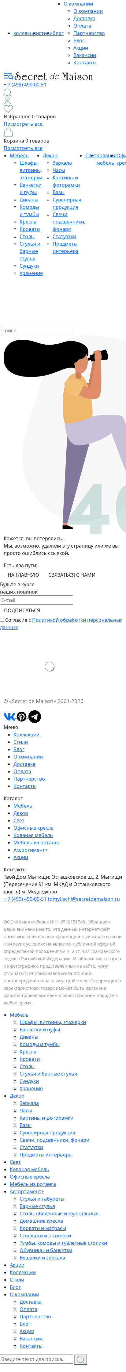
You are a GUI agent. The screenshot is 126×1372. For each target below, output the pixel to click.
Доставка (84, 18)
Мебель (19, 155)
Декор (50, 155)
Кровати (30, 229)
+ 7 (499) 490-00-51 (25, 84)
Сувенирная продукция (47, 1132)
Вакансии (84, 55)
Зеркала (62, 162)
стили (46, 33)
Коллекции (26, 734)
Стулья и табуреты (42, 1198)
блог (58, 33)
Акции (80, 47)
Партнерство (89, 33)
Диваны (29, 199)
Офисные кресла (33, 827)
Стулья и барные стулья (30, 251)
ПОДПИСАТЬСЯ (22, 610)
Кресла (28, 221)
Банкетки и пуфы (40, 1029)
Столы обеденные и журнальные (59, 1213)
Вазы (59, 192)
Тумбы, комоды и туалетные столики (63, 1243)
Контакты (84, 62)
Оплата (82, 25)
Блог (78, 40)
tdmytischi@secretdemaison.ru (84, 899)
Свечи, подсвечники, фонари (69, 221)
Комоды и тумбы (40, 1044)
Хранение (31, 273)
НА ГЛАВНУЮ (23, 574)
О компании (78, 3)
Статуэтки (64, 236)
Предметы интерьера (46, 1154)
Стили (20, 742)
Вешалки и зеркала (42, 1257)
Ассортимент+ (30, 850)
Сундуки (29, 265)
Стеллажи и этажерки (45, 1235)
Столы (27, 236)
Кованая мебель (33, 835)
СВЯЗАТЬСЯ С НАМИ (71, 574)
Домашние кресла (41, 1220)
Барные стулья (37, 1206)
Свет (18, 820)
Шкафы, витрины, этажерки (31, 170)
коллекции (26, 33)
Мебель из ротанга (36, 842)
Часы (59, 170)
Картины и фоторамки (46, 1117)
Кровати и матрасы (43, 1228)
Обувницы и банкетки (46, 1250)
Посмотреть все (23, 123)
